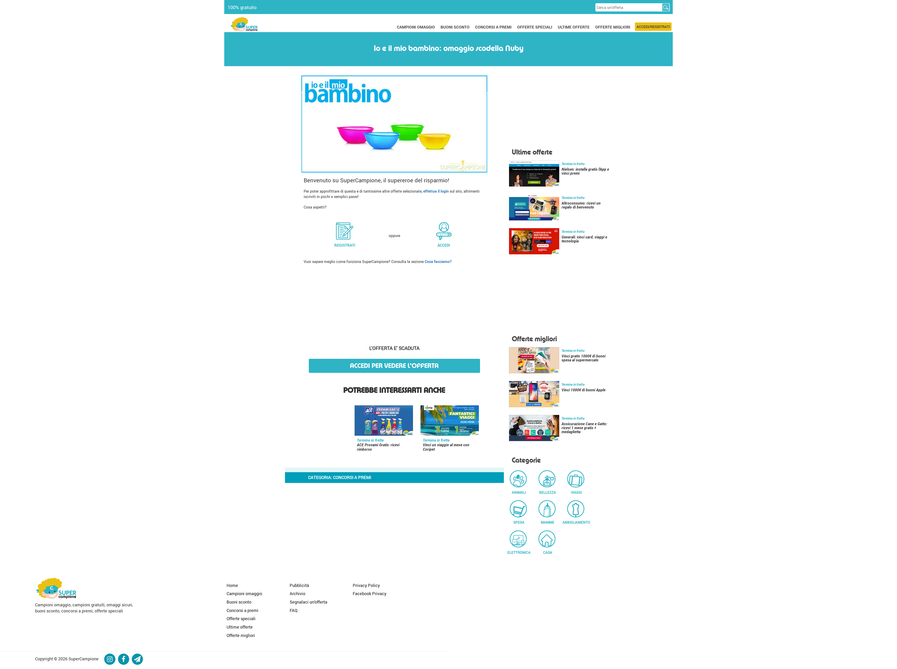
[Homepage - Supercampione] (56, 587)
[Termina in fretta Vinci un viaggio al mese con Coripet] (449, 421)
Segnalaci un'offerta (308, 602)
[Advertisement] (394, 303)
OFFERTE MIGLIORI (612, 27)
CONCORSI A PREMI (493, 27)
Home (232, 585)
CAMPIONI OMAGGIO (416, 27)
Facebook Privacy (369, 593)
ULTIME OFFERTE (574, 27)
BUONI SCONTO (455, 27)
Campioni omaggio (244, 593)
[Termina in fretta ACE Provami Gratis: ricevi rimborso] (384, 421)
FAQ (293, 610)
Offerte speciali (241, 618)
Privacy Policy (366, 585)
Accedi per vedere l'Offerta (394, 366)
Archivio (297, 593)
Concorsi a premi (242, 610)
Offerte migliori (241, 635)
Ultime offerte (240, 627)
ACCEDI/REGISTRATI (653, 26)
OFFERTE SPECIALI (534, 27)
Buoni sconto (239, 602)
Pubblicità (299, 585)
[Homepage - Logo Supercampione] (244, 24)
